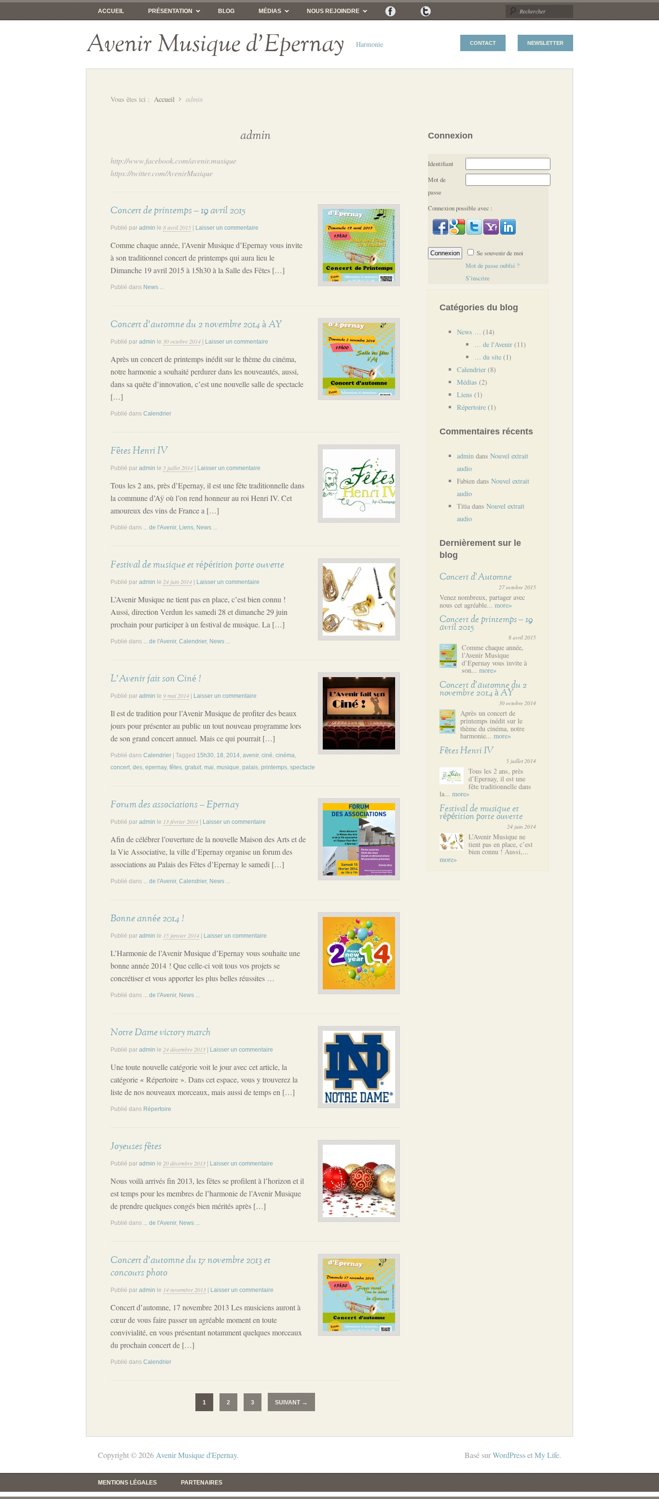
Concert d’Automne (475, 577)
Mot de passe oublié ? (493, 265)
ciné (267, 755)
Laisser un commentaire (227, 227)
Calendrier (157, 413)
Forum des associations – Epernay (174, 804)
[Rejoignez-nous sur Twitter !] (425, 11)
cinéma (285, 755)
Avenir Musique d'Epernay (215, 44)
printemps (274, 767)
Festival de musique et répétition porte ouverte (197, 564)
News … (469, 331)
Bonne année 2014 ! (147, 918)
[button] (441, 232)
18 (220, 755)
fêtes (175, 767)
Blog (226, 11)
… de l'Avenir (493, 344)
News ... (153, 287)
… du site (487, 356)
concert (120, 767)
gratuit (193, 767)
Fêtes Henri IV (139, 451)
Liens (186, 527)
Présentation (164, 13)
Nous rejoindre (327, 13)
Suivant (291, 1402)
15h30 (205, 755)
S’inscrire (478, 278)
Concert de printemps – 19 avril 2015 (177, 210)
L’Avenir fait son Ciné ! (155, 678)
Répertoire (157, 1109)
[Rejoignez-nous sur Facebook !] (390, 11)
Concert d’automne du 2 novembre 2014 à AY (196, 324)
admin (147, 227)
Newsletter (545, 43)
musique (228, 767)
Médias (264, 13)
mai (209, 767)
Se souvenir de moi (500, 253)
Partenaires (201, 1482)
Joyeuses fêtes (136, 1146)
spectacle (302, 767)
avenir (251, 755)
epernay (155, 767)
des (137, 767)
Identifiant (440, 163)
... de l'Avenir (159, 527)
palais (250, 767)
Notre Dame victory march (160, 1032)
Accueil (111, 11)
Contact (483, 43)
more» (503, 605)
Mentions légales (127, 1482)
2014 (233, 755)
